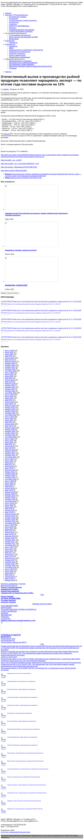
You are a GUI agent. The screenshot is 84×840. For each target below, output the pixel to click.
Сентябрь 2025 (10, 371)
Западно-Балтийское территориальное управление (22, 705)
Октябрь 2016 (10, 565)
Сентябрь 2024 (10, 393)
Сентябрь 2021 (10, 457)
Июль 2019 (9, 505)
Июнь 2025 (9, 376)
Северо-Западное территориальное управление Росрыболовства (26, 785)
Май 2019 (8, 508)
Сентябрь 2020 (10, 479)
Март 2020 (9, 490)
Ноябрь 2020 (10, 475)
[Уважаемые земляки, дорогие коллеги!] (31, 246)
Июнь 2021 (9, 463)
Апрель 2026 (10, 358)
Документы (13, 42)
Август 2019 (9, 503)
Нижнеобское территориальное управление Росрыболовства (25, 753)
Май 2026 (8, 356)
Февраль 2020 (10, 492)
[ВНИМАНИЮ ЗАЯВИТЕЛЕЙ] (31, 281)
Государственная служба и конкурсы (23, 20)
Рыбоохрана (10, 41)
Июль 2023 (9, 418)
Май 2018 (8, 531)
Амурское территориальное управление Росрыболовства (24, 801)
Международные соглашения (20, 61)
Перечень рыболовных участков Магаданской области (13, 584)
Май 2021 (8, 464)
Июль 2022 (9, 440)
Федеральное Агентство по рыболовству (19, 673)
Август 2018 (9, 525)
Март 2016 (9, 578)
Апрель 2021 (10, 466)
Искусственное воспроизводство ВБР (23, 37)
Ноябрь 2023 (10, 411)
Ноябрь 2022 (10, 433)
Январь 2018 (10, 538)
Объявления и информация (19, 57)
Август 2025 (9, 372)
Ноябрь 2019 (10, 497)
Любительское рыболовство (19, 52)
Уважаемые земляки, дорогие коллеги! (21, 250)
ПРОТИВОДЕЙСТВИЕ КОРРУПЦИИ (9, 607)
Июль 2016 (9, 571)
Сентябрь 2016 (10, 567)
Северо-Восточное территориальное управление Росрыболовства (26, 793)
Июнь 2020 (9, 485)
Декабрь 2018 (10, 518)
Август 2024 (9, 394)
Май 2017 (8, 553)
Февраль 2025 (10, 383)
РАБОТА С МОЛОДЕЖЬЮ (19, 26)
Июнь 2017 (9, 551)
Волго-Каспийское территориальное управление (21, 721)
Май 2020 (8, 486)
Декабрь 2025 (10, 365)
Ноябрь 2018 (10, 519)
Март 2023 (9, 426)
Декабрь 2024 (10, 387)
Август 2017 (9, 547)
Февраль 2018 (10, 536)
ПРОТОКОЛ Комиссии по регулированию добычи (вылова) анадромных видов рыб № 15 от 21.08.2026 (30, 304)
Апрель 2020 (10, 488)
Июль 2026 (9, 352)
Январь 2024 (10, 407)
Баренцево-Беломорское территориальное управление (23, 729)
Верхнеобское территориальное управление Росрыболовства (25, 761)
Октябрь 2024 (10, 391)
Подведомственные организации (21, 30)
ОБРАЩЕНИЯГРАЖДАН (6, 616)
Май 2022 (8, 444)
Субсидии (12, 68)
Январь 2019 (10, 516)
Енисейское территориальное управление (19, 713)
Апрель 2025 (10, 380)
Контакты (12, 28)
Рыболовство (10, 44)
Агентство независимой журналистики (15, 832)
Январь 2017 (10, 560)
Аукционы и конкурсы (17, 53)
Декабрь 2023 (10, 409)
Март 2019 (9, 512)
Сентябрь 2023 (10, 415)
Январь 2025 (10, 385)
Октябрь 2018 (10, 521)
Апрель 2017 (10, 554)
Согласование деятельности (20, 35)
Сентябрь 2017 (10, 545)
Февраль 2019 (10, 514)
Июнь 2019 (9, 507)
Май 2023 (8, 422)
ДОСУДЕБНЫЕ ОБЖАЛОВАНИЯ (21, 64)
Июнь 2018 (9, 529)
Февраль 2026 (10, 361)
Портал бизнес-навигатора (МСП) (14, 642)
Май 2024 (8, 400)
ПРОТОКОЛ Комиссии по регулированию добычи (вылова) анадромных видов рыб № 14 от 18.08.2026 (30, 313)
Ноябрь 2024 (10, 389)
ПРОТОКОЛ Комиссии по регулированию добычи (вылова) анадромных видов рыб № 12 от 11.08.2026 (30, 330)
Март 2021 (9, 468)
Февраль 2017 (10, 558)
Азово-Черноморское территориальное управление (22, 745)
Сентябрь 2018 (10, 523)
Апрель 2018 (10, 532)
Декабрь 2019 (10, 496)
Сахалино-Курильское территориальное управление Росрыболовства (27, 769)
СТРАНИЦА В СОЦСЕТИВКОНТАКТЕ (11, 636)
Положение (13, 19)
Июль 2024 (9, 396)
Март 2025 (9, 382)
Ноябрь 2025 (10, 367)
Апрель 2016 (10, 576)
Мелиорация (14, 39)
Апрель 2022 (10, 446)
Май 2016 (8, 575)
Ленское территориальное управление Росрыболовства (23, 777)
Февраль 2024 (10, 406)
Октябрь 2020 (10, 477)
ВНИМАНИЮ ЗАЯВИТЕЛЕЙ (16, 285)
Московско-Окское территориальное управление (21, 689)
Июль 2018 (9, 527)
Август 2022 (9, 439)
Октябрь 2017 (10, 543)
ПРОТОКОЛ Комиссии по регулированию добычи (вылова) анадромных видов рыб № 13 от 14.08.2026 (30, 322)
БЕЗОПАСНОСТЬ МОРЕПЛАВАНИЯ (23, 63)
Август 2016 (9, 569)
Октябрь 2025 (10, 369)
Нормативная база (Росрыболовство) (8, 639)
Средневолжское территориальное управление (21, 681)
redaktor (6, 89)
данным (6, 134)
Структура (13, 24)
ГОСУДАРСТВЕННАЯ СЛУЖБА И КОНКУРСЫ (18, 609)
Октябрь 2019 (10, 499)
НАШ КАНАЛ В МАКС (44, 604)
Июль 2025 (9, 374)
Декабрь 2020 (10, 474)
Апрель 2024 (10, 402)
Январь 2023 (10, 429)
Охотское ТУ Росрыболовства (16, 15)
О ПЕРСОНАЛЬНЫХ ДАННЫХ (21, 31)
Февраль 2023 (10, 428)
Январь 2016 (10, 580)
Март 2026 (9, 360)
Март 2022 (9, 448)
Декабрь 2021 (10, 453)
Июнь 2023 (9, 420)
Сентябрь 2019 (10, 501)
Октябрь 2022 (10, 435)
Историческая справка (17, 17)
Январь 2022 (10, 451)
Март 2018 (9, 534)
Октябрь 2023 (10, 413)
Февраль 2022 (10, 450)
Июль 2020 (9, 483)
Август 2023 (9, 417)
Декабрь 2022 (10, 431)
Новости (8, 72)
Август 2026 (9, 350)
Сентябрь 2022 (10, 437)
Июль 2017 (9, 549)
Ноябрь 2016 (10, 564)
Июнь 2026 (9, 354)
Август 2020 (9, 481)
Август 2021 (9, 459)
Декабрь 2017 (10, 540)
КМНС (11, 48)
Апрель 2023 (10, 424)
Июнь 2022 (9, 442)
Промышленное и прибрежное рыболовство (26, 50)
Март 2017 (9, 556)
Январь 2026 (10, 363)
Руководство (14, 22)
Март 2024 (9, 404)
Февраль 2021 (10, 470)
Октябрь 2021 (10, 455)
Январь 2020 (10, 494)
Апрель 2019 (10, 510)
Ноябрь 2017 (10, 542)
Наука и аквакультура (17, 55)
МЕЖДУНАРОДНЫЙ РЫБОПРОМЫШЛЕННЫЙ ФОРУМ (30, 66)
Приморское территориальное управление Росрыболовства (25, 809)
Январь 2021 (10, 472)
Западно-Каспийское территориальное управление (22, 697)
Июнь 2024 (9, 398)
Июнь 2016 (9, 573)
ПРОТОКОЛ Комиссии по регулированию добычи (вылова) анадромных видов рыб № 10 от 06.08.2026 (30, 339)
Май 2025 (8, 378)
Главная (8, 13)
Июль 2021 (9, 461)
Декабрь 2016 (10, 562)
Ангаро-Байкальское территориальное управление (22, 737)
